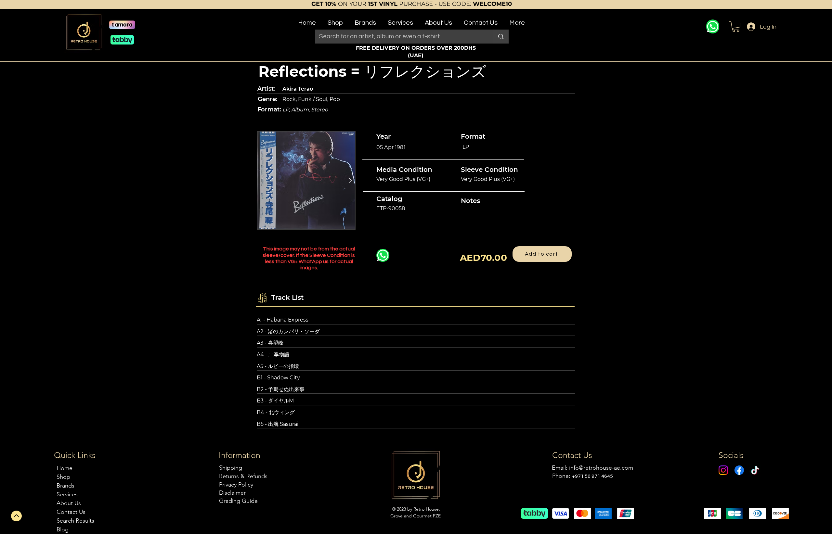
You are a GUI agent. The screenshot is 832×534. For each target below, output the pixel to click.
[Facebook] (739, 470)
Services (67, 494)
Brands (65, 485)
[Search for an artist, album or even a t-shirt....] (501, 37)
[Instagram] (723, 470)
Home (64, 468)
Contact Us (71, 511)
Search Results (75, 520)
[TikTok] (755, 470)
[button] (335, 20)
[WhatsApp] (712, 26)
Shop (63, 476)
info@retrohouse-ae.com (601, 467)
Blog (63, 529)
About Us (69, 503)
